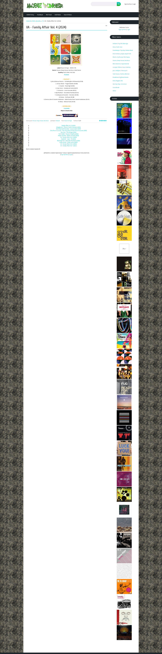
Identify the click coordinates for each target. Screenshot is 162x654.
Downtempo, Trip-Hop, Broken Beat (123, 50)
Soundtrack (116, 87)
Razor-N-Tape (68, 121)
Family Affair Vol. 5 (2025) (68, 125)
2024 (33, 21)
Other (114, 91)
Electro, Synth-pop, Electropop (121, 57)
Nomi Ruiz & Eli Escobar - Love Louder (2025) (68, 129)
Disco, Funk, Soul (117, 47)
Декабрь (38, 21)
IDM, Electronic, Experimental (121, 64)
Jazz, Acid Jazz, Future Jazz (120, 70)
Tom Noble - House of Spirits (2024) (68, 134)
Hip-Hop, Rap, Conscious (120, 84)
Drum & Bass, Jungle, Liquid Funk (122, 53)
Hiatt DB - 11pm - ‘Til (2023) (68, 139)
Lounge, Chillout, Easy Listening (121, 67)
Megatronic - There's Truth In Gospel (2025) (68, 127)
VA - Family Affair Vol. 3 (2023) (68, 137)
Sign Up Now (128, 4)
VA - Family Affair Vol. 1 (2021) (68, 146)
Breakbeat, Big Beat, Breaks (120, 77)
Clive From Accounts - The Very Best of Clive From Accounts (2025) (68, 130)
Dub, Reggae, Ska (118, 80)
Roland (58, 121)
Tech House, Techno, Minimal (121, 74)
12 (43, 21)
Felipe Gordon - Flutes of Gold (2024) (68, 135)
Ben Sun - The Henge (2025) (68, 132)
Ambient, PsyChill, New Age (120, 43)
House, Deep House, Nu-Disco (41, 121)
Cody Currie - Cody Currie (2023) (68, 142)
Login (134, 4)
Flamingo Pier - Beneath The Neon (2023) (68, 140)
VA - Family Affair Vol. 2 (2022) (68, 144)
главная (28, 21)
